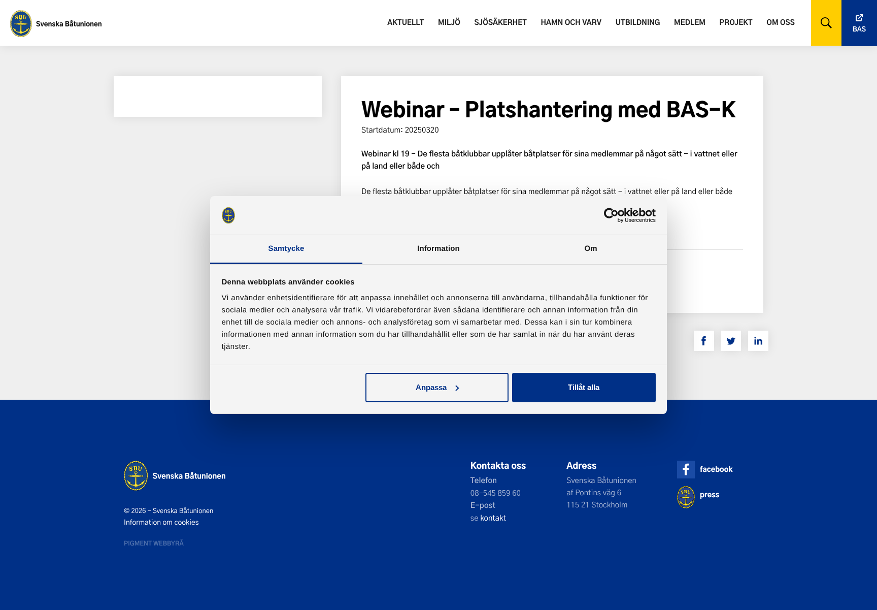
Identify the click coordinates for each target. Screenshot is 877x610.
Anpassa (431, 387)
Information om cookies (161, 522)
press (709, 494)
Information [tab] (438, 248)
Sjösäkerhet (500, 22)
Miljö (449, 22)
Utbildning (638, 22)
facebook (716, 469)
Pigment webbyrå (154, 543)
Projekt (736, 22)
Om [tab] (590, 248)
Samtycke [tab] (286, 248)
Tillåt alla (583, 387)
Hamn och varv (571, 22)
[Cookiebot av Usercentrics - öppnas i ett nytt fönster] (611, 215)
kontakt (493, 517)
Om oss (780, 22)
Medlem (689, 22)
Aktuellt (405, 22)
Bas (859, 29)
